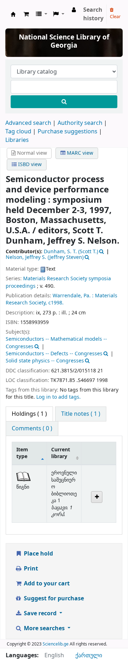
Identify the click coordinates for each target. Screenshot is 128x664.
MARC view (79, 153)
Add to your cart (46, 583)
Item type (22, 453)
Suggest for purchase (53, 598)
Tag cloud (18, 131)
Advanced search (28, 123)
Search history (93, 14)
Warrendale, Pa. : (73, 295)
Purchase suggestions (67, 131)
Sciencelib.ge (56, 644)
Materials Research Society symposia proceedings (58, 282)
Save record (40, 613)
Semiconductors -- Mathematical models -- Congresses (56, 342)
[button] (26, 14)
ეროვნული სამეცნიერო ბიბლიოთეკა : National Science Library (13, 14)
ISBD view (29, 164)
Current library (60, 453)
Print (30, 568)
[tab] (80, 414)
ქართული (88, 655)
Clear (115, 16)
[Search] (64, 101)
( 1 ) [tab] (29, 414)
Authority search (80, 123)
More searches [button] (44, 628)
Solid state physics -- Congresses (45, 361)
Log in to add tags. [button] (58, 397)
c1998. (56, 303)
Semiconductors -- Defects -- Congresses (54, 353)
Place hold (37, 553)
